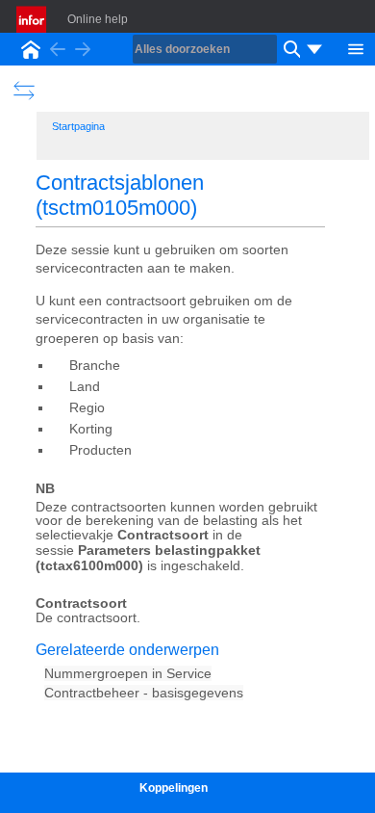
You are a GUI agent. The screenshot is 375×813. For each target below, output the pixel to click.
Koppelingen (173, 788)
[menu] (314, 49)
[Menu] (355, 47)
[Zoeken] (289, 49)
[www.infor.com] (32, 19)
